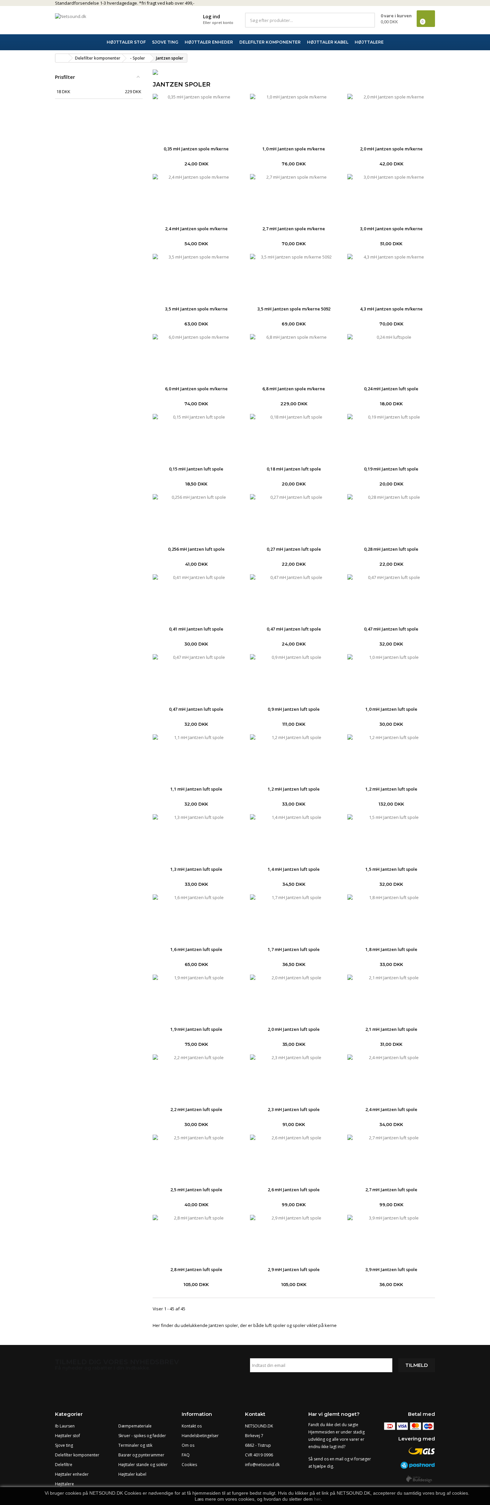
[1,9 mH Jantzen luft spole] (196, 997)
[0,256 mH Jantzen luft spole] (196, 516)
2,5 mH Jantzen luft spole (196, 1190)
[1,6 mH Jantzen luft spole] (196, 917)
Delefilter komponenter (77, 1455)
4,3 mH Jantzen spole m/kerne (391, 309)
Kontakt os (192, 1426)
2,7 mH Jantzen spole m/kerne (293, 229)
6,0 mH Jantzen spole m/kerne (196, 389)
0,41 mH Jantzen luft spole (196, 629)
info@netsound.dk (262, 1464)
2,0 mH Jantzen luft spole (294, 1029)
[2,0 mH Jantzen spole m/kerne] (391, 116)
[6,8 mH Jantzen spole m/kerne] (293, 356)
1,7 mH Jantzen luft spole (294, 949)
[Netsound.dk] (115, 20)
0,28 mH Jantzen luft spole (391, 549)
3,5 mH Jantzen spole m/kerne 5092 (293, 309)
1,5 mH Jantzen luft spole (391, 869)
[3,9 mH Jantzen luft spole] (391, 1237)
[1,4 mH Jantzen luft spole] (293, 836)
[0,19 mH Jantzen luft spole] (391, 436)
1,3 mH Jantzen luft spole (196, 869)
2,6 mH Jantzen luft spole (294, 1190)
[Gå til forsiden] (62, 58)
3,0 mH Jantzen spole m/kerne (391, 229)
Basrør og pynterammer (141, 1455)
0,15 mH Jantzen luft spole (196, 469)
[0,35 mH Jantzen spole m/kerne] (196, 116)
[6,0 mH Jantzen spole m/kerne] (196, 356)
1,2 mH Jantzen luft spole (294, 789)
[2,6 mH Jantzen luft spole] (293, 1157)
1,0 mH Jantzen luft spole (391, 709)
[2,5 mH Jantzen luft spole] (196, 1157)
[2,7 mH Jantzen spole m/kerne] (293, 196)
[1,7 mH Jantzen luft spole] (293, 917)
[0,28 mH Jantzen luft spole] (391, 516)
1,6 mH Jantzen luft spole (196, 949)
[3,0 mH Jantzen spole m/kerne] (391, 196)
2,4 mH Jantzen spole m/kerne (196, 229)
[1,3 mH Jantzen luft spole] (196, 836)
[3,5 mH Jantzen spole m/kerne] (196, 276)
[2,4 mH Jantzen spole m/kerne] (196, 196)
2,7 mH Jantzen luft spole (391, 1190)
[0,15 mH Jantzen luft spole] (196, 436)
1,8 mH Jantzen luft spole (391, 949)
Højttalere (64, 1484)
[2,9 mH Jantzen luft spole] (293, 1237)
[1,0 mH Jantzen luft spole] (391, 676)
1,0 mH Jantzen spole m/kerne (293, 149)
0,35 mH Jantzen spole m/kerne (196, 149)
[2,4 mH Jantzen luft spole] (391, 1077)
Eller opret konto (218, 22)
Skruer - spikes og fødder (142, 1435)
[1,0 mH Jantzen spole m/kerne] (293, 116)
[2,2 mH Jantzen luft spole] (196, 1077)
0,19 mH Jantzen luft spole (391, 469)
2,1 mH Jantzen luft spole (391, 1029)
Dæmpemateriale (135, 1426)
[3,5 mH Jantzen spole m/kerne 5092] (293, 276)
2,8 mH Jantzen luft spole (196, 1269)
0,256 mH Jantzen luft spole (196, 549)
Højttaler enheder (72, 1474)
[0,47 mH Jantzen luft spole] (293, 597)
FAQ (186, 1455)
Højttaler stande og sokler (143, 1464)
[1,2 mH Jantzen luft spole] (293, 757)
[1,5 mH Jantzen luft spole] (391, 836)
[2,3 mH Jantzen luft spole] (293, 1077)
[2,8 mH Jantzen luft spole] (196, 1237)
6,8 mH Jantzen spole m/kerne (293, 389)
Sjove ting (64, 1445)
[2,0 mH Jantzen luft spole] (293, 997)
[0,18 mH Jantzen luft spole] (293, 436)
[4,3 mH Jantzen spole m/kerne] (391, 276)
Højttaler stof (67, 1435)
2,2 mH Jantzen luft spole (196, 1109)
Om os (188, 1445)
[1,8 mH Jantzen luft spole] (391, 917)
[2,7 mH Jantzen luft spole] (391, 1157)
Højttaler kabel (132, 1474)
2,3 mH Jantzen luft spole (294, 1109)
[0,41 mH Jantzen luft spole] (196, 597)
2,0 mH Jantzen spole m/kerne (391, 149)
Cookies (189, 1464)
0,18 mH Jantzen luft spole (294, 469)
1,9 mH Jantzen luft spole (196, 1029)
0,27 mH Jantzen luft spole (294, 549)
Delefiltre (63, 1464)
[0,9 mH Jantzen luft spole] (293, 676)
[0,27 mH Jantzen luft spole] (293, 516)
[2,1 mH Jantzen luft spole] (391, 997)
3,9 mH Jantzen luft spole (391, 1269)
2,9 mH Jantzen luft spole (294, 1269)
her (317, 1499)
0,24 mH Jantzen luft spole (391, 389)
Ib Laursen (65, 1426)
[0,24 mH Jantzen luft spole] (391, 356)
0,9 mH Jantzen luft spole (294, 709)
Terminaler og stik (135, 1445)
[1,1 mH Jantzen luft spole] (196, 757)
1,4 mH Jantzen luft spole (294, 869)
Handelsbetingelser (200, 1435)
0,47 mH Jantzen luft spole (294, 629)
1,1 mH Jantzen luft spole (196, 789)
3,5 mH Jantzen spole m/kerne (196, 309)
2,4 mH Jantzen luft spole (391, 1109)
